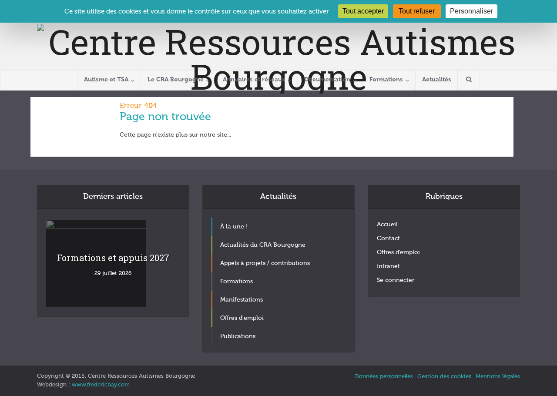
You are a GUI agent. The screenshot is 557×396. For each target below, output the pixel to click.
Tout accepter (363, 11)
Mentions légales (498, 376)
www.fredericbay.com (101, 385)
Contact (388, 238)
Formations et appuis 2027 (113, 257)
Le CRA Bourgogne (176, 80)
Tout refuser (417, 11)
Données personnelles (384, 376)
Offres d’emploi (398, 252)
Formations (386, 80)
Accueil (387, 224)
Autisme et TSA (106, 80)
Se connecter (395, 280)
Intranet (388, 266)
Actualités (436, 80)
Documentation (327, 80)
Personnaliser (471, 11)
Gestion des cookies (444, 376)
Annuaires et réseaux (254, 80)
